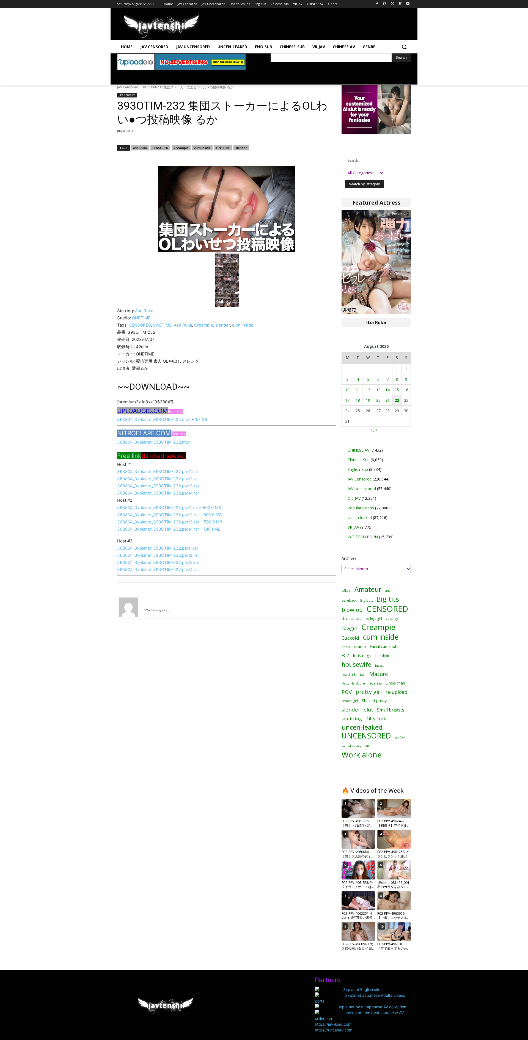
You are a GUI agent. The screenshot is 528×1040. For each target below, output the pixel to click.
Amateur (367, 589)
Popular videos (361, 508)
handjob (382, 655)
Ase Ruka (140, 148)
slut (368, 709)
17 (347, 400)
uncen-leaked (362, 727)
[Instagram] (385, 4)
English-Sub (358, 469)
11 (358, 389)
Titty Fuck (376, 719)
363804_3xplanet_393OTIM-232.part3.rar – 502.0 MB (169, 522)
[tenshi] (128, 607)
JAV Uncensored (362, 488)
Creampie (181, 148)
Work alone (362, 754)
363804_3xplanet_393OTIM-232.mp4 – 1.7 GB (162, 419)
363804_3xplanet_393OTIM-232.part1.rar (157, 471)
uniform (401, 737)
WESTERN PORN (363, 536)
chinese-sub (352, 618)
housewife (356, 664)
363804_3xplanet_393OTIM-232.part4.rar (158, 493)
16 (406, 389)
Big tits (387, 599)
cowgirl (350, 628)
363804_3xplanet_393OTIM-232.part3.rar (158, 485)
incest (379, 665)
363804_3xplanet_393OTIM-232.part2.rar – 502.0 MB (169, 514)
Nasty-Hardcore (353, 683)
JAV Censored (127, 87)
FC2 (345, 655)
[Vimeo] (400, 4)
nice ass (375, 683)
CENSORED (160, 148)
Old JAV (354, 498)
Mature (378, 674)
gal (369, 655)
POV (347, 692)
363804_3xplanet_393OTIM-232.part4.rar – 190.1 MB (169, 529)
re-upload (397, 692)
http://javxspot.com (158, 610)
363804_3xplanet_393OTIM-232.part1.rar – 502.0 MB (169, 507)
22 (397, 400)
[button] (404, 46)
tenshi (150, 602)
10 (347, 389)
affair (346, 590)
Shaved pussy (374, 700)
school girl (350, 701)
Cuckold (350, 638)
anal (388, 590)
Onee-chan (395, 683)
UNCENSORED (366, 736)
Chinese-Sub (359, 459)
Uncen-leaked (360, 517)
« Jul (374, 429)
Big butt (366, 600)
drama (360, 646)
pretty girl (369, 692)
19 (368, 400)
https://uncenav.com (333, 1030)
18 (358, 400)
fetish (358, 655)
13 (378, 389)
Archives (349, 558)
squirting (352, 718)
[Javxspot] (161, 26)
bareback (349, 600)
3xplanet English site (361, 989)
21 (387, 400)
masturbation (353, 674)
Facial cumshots (384, 646)
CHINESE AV (358, 450)
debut (346, 647)
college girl (373, 618)
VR (367, 746)
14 (387, 389)
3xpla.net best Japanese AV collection (371, 1006)
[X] (392, 4)
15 (397, 389)
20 (378, 400)
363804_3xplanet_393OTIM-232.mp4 (154, 442)
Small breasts (390, 710)
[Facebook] (377, 4)
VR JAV (353, 527)
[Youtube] (408, 4)
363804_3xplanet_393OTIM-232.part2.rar (158, 478)
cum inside (202, 148)
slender (241, 148)
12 (368, 389)
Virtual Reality (351, 746)
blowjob (352, 610)
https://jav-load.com (333, 1024)
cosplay (392, 618)
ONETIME (223, 148)
